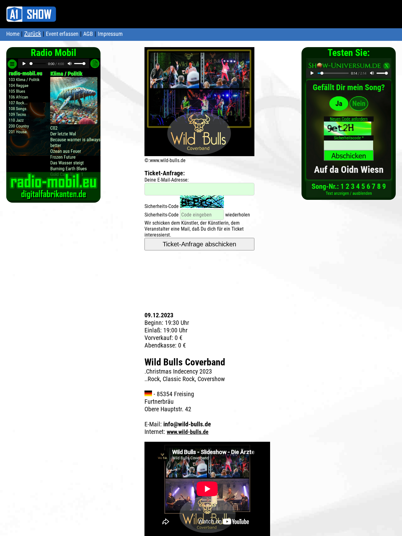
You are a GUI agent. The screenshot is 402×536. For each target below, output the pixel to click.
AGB (88, 33)
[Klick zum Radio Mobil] (53, 197)
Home (12, 33)
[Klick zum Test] (349, 194)
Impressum (110, 33)
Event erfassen (62, 33)
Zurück (32, 33)
